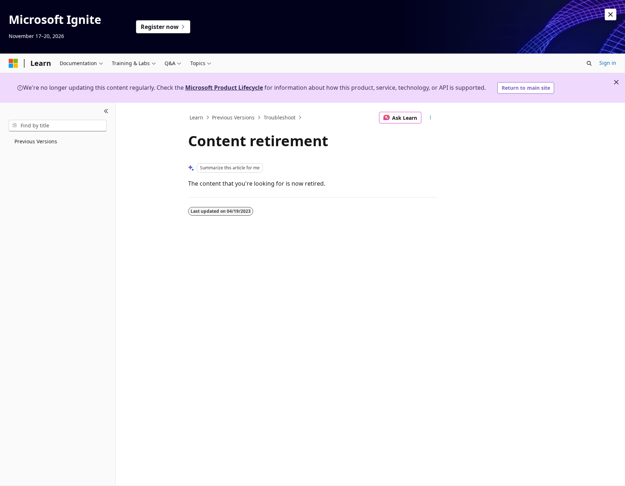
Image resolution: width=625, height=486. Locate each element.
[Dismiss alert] (610, 14)
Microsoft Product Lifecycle (224, 88)
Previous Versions (233, 117)
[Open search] (589, 63)
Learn (196, 117)
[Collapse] (106, 111)
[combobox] (58, 125)
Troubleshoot (280, 117)
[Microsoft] (13, 63)
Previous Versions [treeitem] (35, 141)
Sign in (607, 62)
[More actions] (430, 117)
